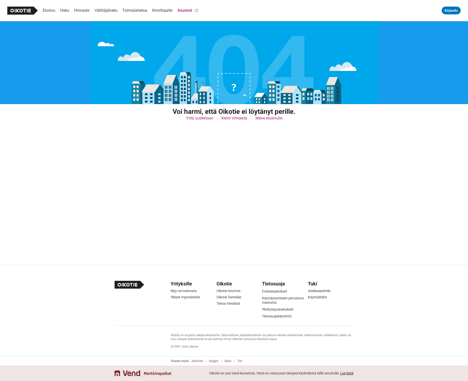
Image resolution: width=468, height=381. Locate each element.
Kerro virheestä (234, 118)
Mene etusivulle (268, 118)
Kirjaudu (451, 10)
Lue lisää (346, 373)
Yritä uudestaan (199, 118)
